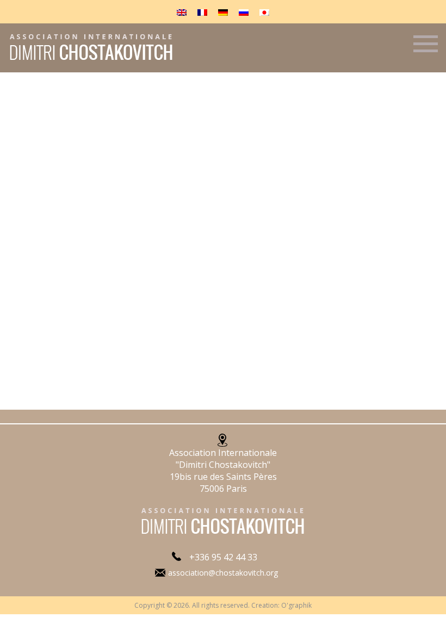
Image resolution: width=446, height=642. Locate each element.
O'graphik (296, 605)
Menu (425, 48)
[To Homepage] (87, 60)
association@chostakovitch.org (223, 572)
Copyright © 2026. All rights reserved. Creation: (207, 605)
